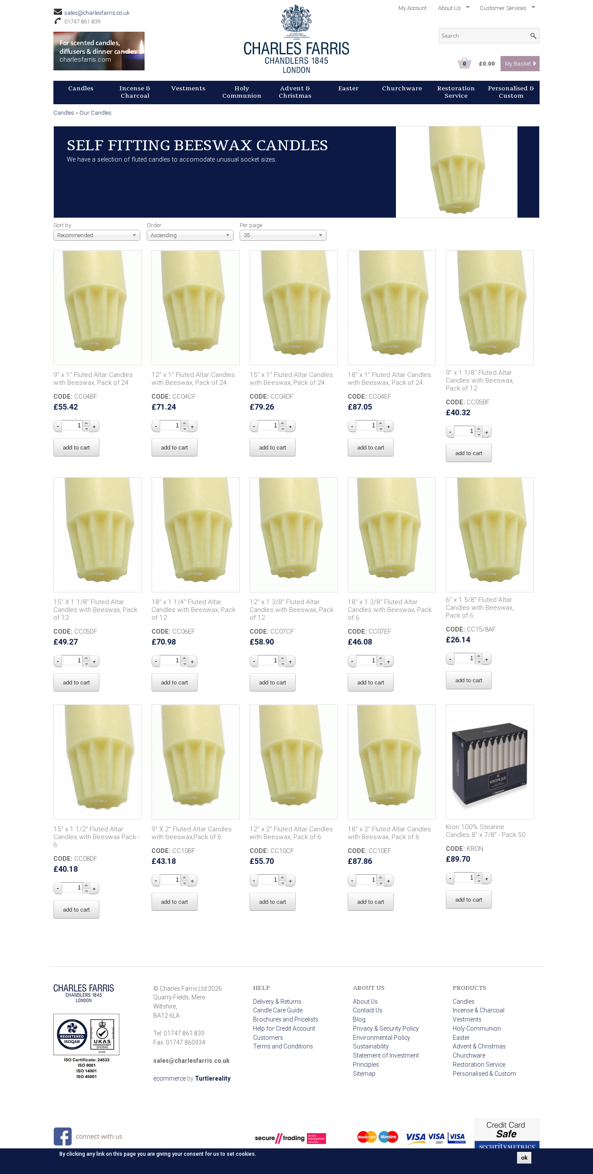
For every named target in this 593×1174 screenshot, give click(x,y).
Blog (359, 1019)
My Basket (518, 63)
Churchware (402, 88)
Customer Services (500, 9)
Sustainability (371, 1046)
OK (524, 1157)
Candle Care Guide (278, 1010)
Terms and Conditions (283, 1046)
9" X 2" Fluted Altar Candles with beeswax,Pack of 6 (192, 833)
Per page (251, 225)
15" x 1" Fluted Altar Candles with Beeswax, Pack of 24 (291, 379)
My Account (413, 8)
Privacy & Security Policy (386, 1028)
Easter (348, 88)
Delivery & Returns (277, 1001)
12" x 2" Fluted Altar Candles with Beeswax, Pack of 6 (291, 833)
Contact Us (367, 1010)
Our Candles (95, 112)
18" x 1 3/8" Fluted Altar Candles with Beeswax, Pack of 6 (390, 610)
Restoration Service (456, 92)
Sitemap (364, 1073)
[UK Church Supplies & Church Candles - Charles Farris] (296, 70)
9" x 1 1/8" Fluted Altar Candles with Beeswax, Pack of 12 (480, 380)
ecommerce (169, 1078)
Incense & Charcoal (135, 92)
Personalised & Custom (511, 92)
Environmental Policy (381, 1037)
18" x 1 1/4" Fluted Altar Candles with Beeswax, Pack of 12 (193, 610)
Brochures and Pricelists (285, 1019)
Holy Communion (241, 92)
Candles (80, 88)
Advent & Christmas (295, 92)
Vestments (188, 88)
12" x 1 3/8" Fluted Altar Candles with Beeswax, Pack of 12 (291, 610)
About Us (446, 9)
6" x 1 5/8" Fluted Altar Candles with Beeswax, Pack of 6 (480, 607)
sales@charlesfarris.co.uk (97, 13)
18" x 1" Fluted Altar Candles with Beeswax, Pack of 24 (389, 379)
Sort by (62, 225)
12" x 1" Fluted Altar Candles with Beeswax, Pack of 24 (193, 379)
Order (154, 225)
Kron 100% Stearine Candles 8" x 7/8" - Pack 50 (486, 831)
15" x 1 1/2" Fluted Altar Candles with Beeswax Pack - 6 (96, 837)
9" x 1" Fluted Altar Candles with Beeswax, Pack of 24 (93, 379)
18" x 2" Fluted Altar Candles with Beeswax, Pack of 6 (389, 833)
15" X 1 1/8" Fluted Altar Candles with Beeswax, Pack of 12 (95, 610)
